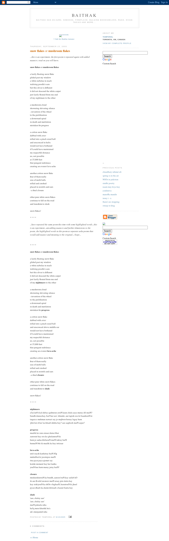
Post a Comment (39, 532)
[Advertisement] (91, 31)
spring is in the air (111, 175)
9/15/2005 (60, 517)
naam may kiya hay (111, 186)
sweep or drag (109, 205)
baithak (84, 15)
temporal (108, 37)
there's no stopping (111, 201)
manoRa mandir (110, 194)
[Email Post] (69, 516)
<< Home (34, 537)
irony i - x (107, 198)
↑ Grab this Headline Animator (63, 39)
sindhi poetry (109, 183)
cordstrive (107, 190)
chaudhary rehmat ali (112, 171)
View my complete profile (117, 43)
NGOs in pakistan (110, 179)
